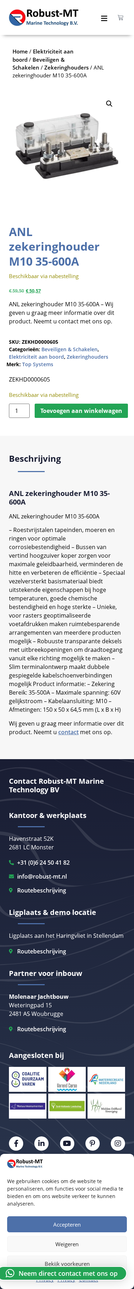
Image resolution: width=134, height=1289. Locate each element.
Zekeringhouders (87, 356)
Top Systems (37, 364)
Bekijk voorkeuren (67, 1263)
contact (68, 732)
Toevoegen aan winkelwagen (81, 411)
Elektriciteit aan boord (36, 356)
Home (20, 51)
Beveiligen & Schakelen (69, 349)
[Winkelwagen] (120, 17)
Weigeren (67, 1244)
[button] (109, 103)
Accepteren (67, 1224)
